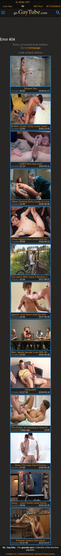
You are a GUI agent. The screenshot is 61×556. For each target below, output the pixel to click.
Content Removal (25, 554)
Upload (37, 554)
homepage (34, 47)
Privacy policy (48, 554)
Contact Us (11, 554)
